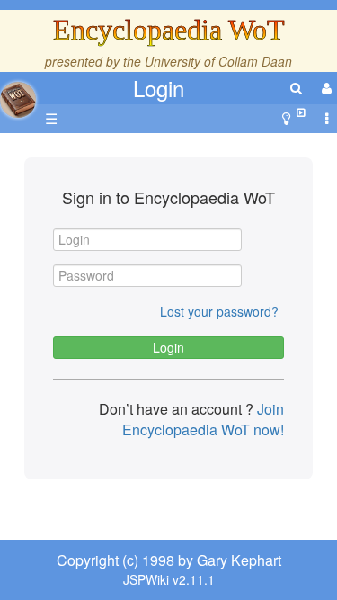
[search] (296, 87)
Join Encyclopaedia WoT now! (203, 419)
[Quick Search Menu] (296, 87)
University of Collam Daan (218, 61)
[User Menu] (324, 87)
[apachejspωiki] (18, 95)
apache (18, 100)
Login (158, 87)
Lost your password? (219, 311)
